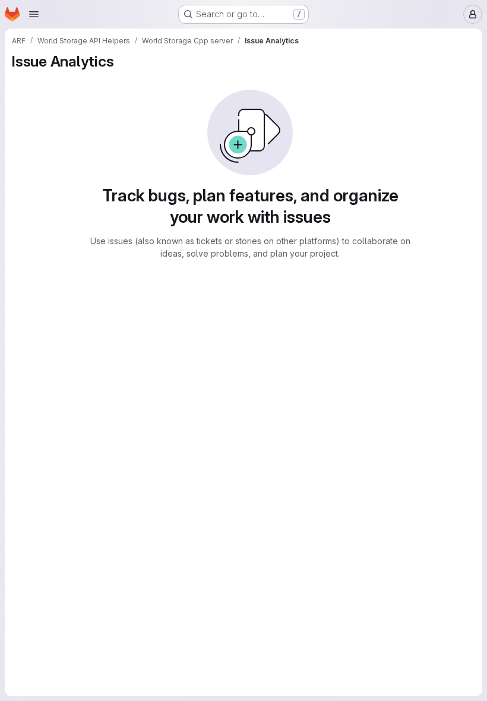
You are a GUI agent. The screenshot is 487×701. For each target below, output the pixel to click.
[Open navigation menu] (33, 14)
